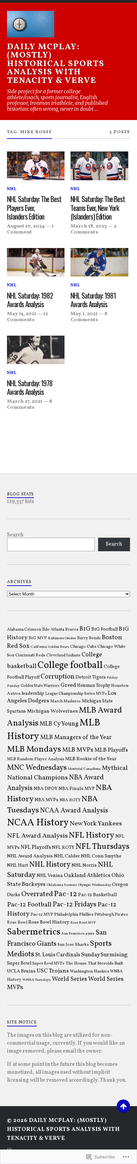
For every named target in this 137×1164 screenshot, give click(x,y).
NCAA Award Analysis (74, 810)
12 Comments (27, 316)
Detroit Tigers (90, 677)
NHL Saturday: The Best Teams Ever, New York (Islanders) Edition (97, 208)
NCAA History (38, 823)
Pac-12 (65, 894)
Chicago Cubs (83, 647)
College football (70, 665)
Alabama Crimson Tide (28, 629)
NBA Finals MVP (77, 789)
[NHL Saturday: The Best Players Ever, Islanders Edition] (36, 165)
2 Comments (93, 229)
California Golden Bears (50, 646)
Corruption (57, 677)
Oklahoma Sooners (62, 885)
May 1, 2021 (83, 313)
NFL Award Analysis (37, 836)
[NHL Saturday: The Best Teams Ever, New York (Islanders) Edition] (99, 165)
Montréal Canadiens (84, 768)
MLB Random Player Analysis (35, 759)
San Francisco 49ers (78, 933)
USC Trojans (53, 971)
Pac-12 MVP (42, 915)
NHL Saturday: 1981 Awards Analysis (93, 300)
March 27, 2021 (24, 401)
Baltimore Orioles (62, 638)
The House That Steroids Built (94, 963)
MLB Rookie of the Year (90, 759)
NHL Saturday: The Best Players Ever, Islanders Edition (34, 208)
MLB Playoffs (111, 750)
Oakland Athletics (87, 876)
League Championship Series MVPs (76, 693)
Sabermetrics (34, 932)
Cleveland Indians (63, 655)
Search (15, 535)
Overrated (37, 894)
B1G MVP (38, 638)
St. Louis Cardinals (57, 955)
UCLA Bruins (21, 971)
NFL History (91, 835)
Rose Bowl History (48, 922)
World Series (69, 979)
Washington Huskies (89, 972)
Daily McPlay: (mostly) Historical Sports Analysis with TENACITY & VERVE (55, 64)
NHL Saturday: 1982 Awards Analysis (30, 300)
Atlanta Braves (64, 630)
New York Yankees (96, 823)
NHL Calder (67, 856)
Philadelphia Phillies (73, 914)
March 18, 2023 (88, 226)
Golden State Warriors (40, 685)
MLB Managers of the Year (76, 737)
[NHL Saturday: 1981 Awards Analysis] (99, 262)
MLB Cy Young (59, 724)
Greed (68, 685)
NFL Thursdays (102, 846)
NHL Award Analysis (30, 856)
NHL (12, 189)
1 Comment (30, 229)
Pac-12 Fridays (74, 904)
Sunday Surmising (104, 955)
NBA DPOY (46, 789)
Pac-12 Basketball (97, 895)
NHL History (49, 865)
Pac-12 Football (29, 904)
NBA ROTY (70, 800)
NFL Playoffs (36, 847)
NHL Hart (17, 865)
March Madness (65, 701)
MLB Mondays (34, 749)
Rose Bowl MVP (82, 922)
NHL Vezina (50, 875)
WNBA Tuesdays (36, 979)
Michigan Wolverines (52, 711)
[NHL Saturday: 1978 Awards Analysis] (36, 350)
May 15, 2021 (21, 313)
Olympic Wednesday (94, 885)
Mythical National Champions (67, 773)
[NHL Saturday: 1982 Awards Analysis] (36, 262)
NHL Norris (84, 865)
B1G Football (104, 629)
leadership (33, 693)
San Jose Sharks (73, 944)
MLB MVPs (77, 750)
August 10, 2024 (26, 226)
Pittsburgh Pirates (111, 914)
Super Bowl (19, 963)
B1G (84, 629)
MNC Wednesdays (37, 768)
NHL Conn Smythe (101, 856)
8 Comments (88, 316)
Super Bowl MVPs (48, 963)
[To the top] (123, 1106)
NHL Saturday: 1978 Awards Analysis (30, 387)
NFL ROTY (63, 848)
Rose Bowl (17, 923)
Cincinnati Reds (30, 655)
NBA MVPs (47, 800)
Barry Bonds (89, 638)
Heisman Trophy (93, 686)
